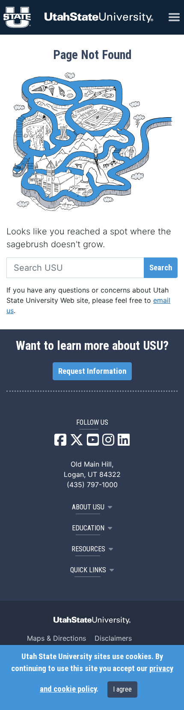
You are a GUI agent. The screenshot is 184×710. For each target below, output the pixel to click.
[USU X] (76, 442)
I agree (122, 689)
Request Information (92, 371)
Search (160, 267)
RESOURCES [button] (88, 549)
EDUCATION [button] (88, 528)
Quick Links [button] (88, 570)
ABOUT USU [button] (88, 507)
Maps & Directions (56, 638)
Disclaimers (113, 638)
